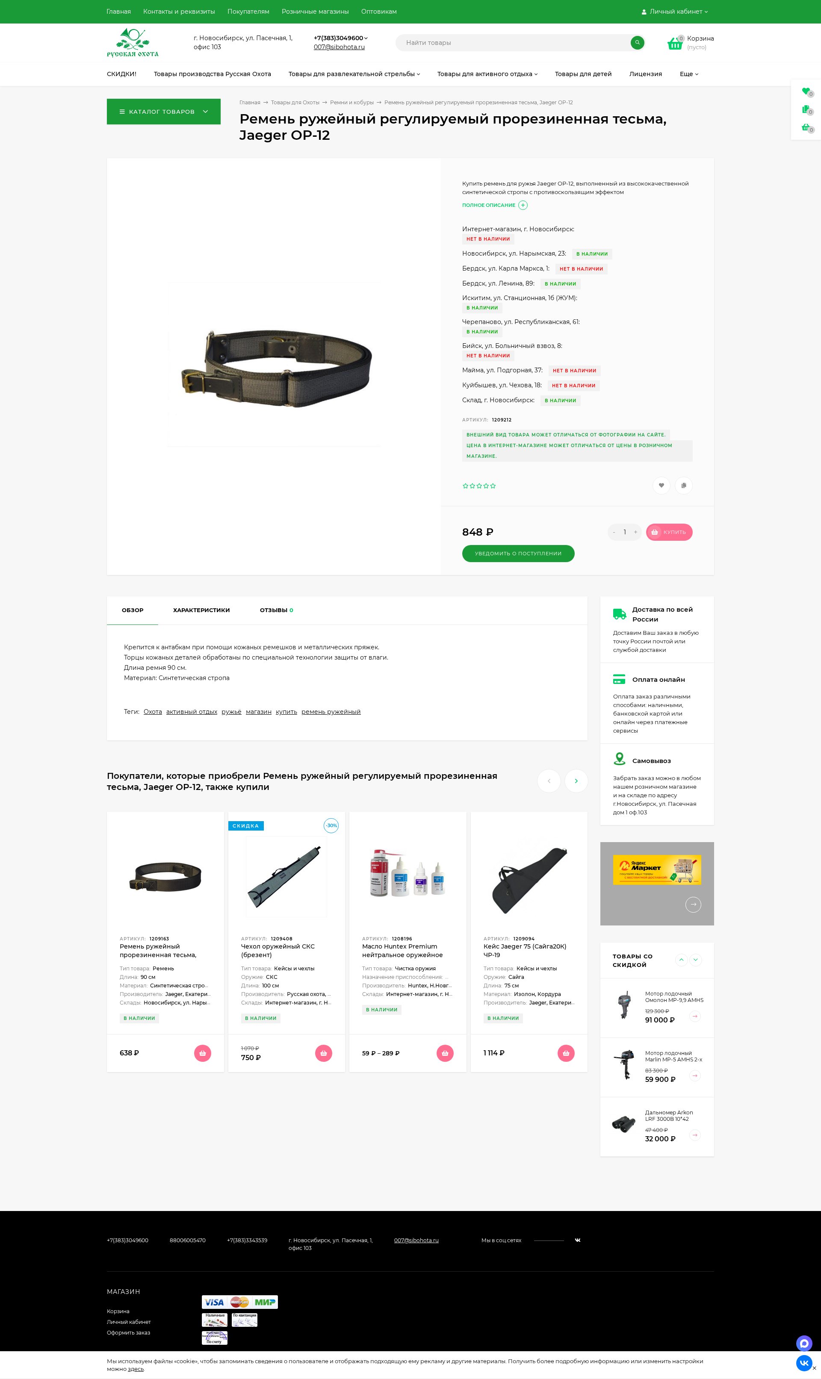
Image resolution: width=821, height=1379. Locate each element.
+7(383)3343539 (247, 1240)
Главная (118, 11)
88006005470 (188, 1240)
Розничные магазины (315, 11)
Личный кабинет (129, 1322)
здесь (136, 1368)
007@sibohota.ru (339, 47)
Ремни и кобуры (352, 102)
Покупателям (248, 11)
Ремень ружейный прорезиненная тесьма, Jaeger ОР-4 (158, 955)
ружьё (231, 712)
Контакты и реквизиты (179, 11)
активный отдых (191, 712)
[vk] (578, 1240)
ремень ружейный (331, 712)
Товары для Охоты (295, 102)
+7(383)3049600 (338, 38)
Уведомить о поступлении (518, 554)
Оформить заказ (128, 1332)
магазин (259, 712)
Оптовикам (379, 11)
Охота (153, 712)
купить (286, 712)
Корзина (118, 1311)
